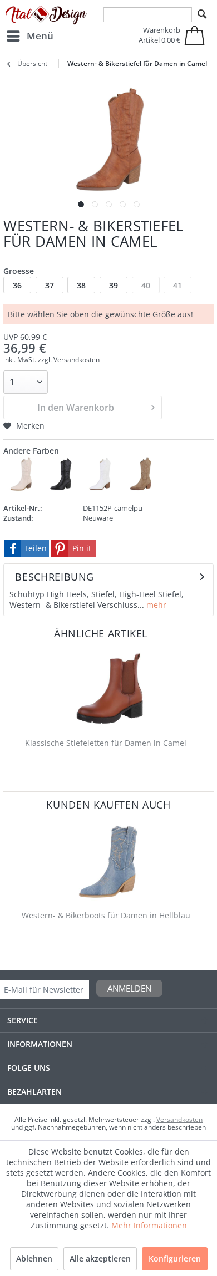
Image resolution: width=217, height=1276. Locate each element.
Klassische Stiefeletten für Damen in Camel (105, 743)
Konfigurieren (175, 1258)
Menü (40, 35)
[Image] (81, 204)
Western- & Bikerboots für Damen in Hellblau (106, 915)
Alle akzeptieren (100, 1258)
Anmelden (129, 988)
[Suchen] (202, 14)
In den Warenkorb (75, 407)
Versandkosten (179, 1119)
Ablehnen (34, 1258)
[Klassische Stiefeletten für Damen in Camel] (108, 689)
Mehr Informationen (149, 1225)
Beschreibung (54, 576)
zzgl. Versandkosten (69, 359)
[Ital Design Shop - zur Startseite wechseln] (46, 16)
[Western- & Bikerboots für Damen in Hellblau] (108, 862)
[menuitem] (29, 36)
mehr (155, 604)
